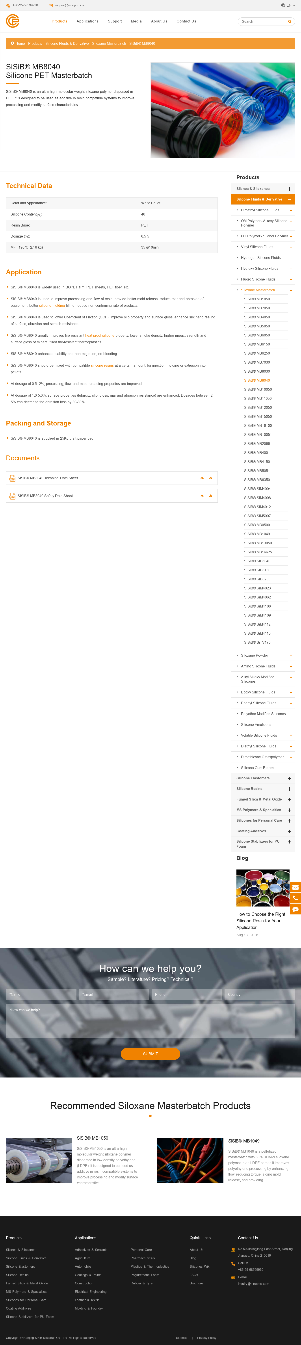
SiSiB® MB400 (256, 453)
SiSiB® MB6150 (257, 344)
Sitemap (182, 1337)
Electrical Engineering (90, 1291)
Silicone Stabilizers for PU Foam (30, 1317)
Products (59, 21)
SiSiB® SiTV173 (257, 642)
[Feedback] (295, 909)
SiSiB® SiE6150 (257, 570)
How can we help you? (150, 968)
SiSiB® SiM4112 (257, 624)
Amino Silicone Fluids (258, 666)
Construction (84, 1283)
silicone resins (102, 365)
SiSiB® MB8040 (142, 43)
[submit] (290, 21)
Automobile (83, 1266)
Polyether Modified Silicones (263, 714)
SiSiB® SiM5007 (257, 516)
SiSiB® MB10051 (258, 435)
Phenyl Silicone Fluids (258, 703)
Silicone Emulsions (256, 724)
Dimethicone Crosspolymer (262, 757)
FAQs (194, 1275)
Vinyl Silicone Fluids (257, 247)
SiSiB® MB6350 (257, 480)
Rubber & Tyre (141, 1283)
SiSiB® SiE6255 (257, 579)
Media (136, 21)
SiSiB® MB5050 (257, 326)
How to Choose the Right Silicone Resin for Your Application (260, 921)
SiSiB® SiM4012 (257, 507)
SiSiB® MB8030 (257, 371)
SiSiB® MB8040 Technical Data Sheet (48, 478)
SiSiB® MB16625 (258, 552)
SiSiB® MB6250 (257, 353)
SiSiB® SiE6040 (257, 561)
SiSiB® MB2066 (257, 444)
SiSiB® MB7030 (257, 362)
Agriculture (82, 1258)
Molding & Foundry (89, 1308)
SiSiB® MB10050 (258, 389)
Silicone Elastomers (253, 778)
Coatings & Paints (88, 1275)
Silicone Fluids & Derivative (67, 43)
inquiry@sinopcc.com (71, 5)
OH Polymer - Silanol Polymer (264, 236)
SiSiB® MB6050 (257, 335)
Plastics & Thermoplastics (150, 1266)
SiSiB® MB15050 (258, 416)
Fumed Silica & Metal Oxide (259, 799)
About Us (159, 21)
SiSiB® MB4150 (257, 462)
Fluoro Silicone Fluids (258, 279)
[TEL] (295, 898)
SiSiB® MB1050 (257, 299)
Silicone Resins (249, 789)
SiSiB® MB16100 (258, 425)
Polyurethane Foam (145, 1275)
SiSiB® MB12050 (258, 407)
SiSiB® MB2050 (257, 308)
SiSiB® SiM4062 (257, 597)
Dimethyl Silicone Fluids (260, 210)
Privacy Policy (206, 1337)
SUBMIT (150, 1053)
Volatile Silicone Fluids (259, 735)
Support (115, 21)
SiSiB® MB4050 (257, 317)
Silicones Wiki (200, 1266)
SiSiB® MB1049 (257, 534)
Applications (88, 21)
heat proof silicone (99, 335)
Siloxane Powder (254, 655)
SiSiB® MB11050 (258, 398)
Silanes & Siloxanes (253, 189)
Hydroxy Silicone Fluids (259, 268)
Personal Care (141, 1250)
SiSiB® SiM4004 (257, 489)
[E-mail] (295, 887)
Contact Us (186, 21)
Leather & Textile (87, 1300)
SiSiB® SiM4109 (257, 615)
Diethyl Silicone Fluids (258, 746)
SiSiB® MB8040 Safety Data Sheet (45, 496)
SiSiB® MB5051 (257, 471)
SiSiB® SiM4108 (257, 606)
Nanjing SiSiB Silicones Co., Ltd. (45, 1337)
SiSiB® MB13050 (258, 543)
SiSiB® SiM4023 (257, 588)
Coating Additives (251, 831)
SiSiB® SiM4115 (257, 633)
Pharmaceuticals (143, 1258)
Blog (242, 858)
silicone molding (52, 305)
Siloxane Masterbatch (109, 43)
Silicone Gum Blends (257, 768)
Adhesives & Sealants (91, 1250)
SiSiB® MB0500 (257, 525)
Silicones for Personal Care (259, 820)
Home (20, 43)
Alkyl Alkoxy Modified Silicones (257, 679)
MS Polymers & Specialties (258, 810)
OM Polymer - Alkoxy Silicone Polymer (264, 223)
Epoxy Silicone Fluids (258, 692)
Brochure (196, 1283)
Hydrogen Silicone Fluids (261, 258)
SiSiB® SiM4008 (257, 498)
